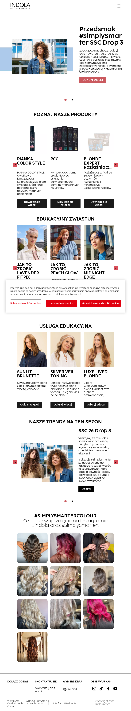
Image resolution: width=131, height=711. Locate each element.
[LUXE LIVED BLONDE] (99, 370)
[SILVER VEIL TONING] (65, 370)
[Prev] (15, 165)
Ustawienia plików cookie (25, 303)
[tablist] (65, 99)
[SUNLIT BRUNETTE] (32, 370)
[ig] (94, 688)
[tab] (65, 100)
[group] (65, 58)
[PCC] (65, 165)
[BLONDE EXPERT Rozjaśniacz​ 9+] (99, 165)
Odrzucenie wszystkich (61, 303)
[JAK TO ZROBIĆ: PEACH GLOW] (65, 268)
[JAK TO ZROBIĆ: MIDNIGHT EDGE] (99, 268)
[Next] (115, 165)
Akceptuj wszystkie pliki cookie (100, 303)
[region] (65, 296)
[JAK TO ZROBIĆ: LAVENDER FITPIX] (32, 268)
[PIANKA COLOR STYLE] (32, 165)
